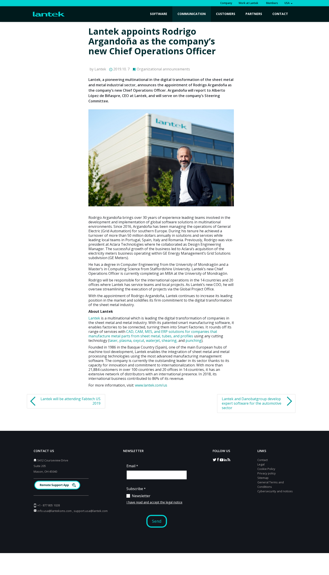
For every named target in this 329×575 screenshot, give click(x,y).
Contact (280, 14)
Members (271, 3)
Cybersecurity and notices (275, 491)
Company (226, 3)
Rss (229, 459)
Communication (191, 14)
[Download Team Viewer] (58, 485)
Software (158, 14)
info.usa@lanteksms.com (54, 511)
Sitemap (263, 478)
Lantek (94, 318)
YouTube (221, 459)
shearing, (169, 340)
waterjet (153, 340)
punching (193, 340)
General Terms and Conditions (270, 484)
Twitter (214, 459)
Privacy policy (266, 473)
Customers (225, 14)
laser (113, 340)
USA (287, 3)
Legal (261, 464)
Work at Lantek (248, 3)
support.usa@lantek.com (91, 511)
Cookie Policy (266, 469)
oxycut (138, 340)
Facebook (218, 459)
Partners (254, 14)
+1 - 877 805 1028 (48, 505)
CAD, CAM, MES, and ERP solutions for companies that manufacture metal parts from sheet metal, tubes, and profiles (152, 333)
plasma (125, 340)
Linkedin (225, 459)
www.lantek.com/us (151, 385)
